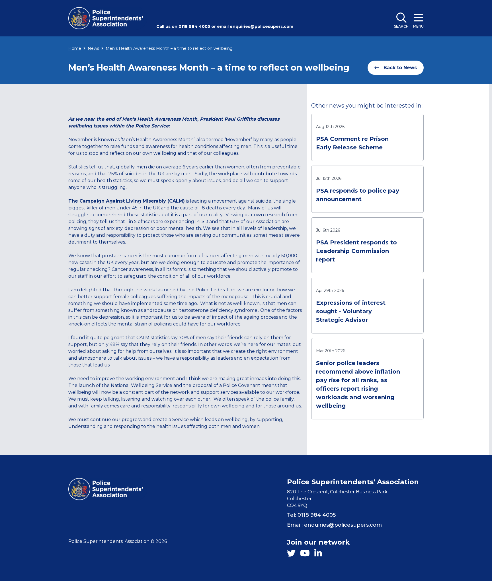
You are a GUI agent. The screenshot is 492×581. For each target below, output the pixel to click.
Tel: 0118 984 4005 (311, 515)
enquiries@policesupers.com (261, 26)
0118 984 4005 (194, 26)
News (93, 48)
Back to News (400, 67)
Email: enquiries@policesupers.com (334, 525)
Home (74, 48)
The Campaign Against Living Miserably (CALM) (126, 201)
